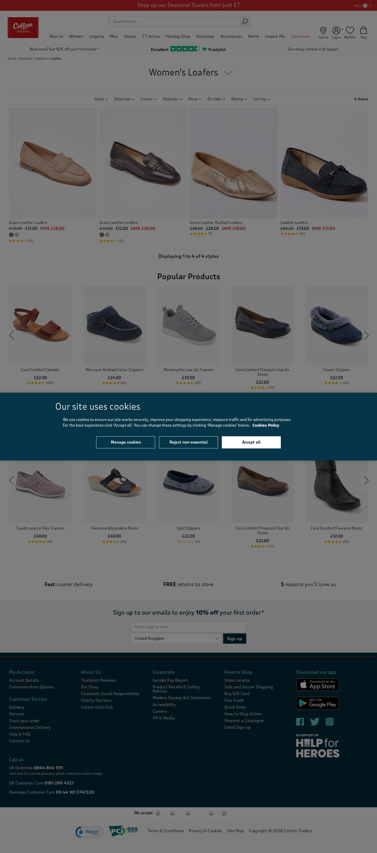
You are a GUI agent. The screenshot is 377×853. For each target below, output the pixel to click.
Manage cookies (126, 442)
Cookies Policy (265, 425)
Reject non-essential (189, 442)
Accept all (251, 442)
